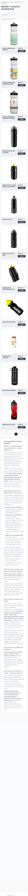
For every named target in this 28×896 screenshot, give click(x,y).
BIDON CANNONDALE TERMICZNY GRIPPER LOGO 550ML (9, 118)
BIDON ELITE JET (7, 219)
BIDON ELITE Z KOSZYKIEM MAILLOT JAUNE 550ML (8, 289)
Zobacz (22, 51)
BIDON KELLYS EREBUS (9, 390)
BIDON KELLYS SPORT (9, 424)
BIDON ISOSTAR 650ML (9, 322)
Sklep (11, 2)
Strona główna (5, 2)
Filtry (6, 14)
